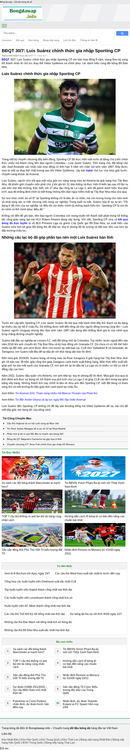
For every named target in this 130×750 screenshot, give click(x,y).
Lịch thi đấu (69, 40)
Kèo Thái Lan (70, 739)
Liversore (7, 40)
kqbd (89, 170)
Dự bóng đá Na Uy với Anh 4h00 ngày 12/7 (96, 614)
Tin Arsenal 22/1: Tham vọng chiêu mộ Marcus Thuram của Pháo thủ (56, 393)
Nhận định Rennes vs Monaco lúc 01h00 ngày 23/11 (81, 677)
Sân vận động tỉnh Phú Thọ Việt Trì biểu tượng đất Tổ (29, 677)
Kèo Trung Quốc (50, 739)
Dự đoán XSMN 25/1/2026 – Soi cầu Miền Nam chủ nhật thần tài (30, 689)
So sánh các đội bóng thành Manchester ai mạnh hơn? (29, 651)
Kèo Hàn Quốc (29, 739)
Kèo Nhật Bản (10, 739)
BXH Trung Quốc (33, 742)
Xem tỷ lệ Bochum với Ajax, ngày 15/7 (27, 573)
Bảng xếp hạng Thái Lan (60, 742)
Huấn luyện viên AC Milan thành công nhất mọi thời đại (37, 605)
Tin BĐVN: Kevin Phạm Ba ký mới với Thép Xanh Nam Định (81, 651)
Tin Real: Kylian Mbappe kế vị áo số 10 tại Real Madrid (36, 428)
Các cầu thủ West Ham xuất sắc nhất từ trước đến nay (87, 573)
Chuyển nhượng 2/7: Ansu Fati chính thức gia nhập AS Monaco (41, 444)
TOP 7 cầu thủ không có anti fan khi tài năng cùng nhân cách (30, 663)
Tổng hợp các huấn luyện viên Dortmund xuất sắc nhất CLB (40, 581)
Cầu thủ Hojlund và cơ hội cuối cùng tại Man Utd (33, 423)
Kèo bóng (33, 40)
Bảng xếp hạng (51, 40)
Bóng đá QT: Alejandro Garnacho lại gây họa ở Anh (34, 439)
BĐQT (5, 59)
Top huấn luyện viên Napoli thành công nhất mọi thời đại (38, 589)
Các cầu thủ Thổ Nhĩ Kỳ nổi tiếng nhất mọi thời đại (34, 614)
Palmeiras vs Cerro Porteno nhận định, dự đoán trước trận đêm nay (31, 704)
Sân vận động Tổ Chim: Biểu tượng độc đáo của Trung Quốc (80, 689)
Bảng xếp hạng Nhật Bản (95, 739)
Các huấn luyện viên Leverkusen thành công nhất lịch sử (38, 597)
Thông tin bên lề (89, 40)
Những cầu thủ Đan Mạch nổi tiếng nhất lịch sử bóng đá (38, 622)
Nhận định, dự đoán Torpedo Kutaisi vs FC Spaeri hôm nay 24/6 (81, 704)
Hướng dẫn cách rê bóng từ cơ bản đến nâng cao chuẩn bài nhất (79, 663)
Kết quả (20, 40)
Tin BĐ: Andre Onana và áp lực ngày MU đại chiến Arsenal (50, 399)
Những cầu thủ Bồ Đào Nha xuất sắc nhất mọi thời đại (36, 630)
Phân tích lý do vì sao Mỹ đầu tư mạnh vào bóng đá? (35, 434)
